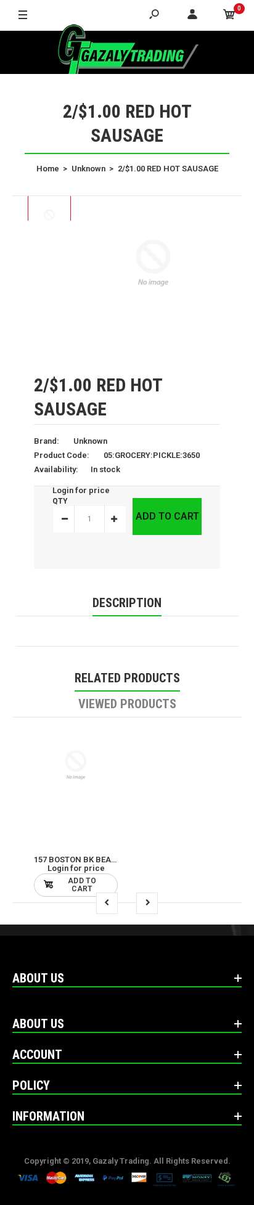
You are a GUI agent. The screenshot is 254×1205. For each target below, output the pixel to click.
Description (127, 602)
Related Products (127, 678)
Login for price (81, 490)
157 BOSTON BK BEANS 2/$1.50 (92, 859)
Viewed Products (127, 703)
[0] (229, 15)
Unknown (90, 441)
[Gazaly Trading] (127, 52)
